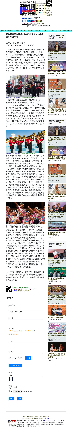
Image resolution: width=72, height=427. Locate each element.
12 (40, 9)
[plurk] (26, 20)
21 (43, 10)
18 (39, 10)
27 (37, 5)
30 (42, 5)
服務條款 (36, 416)
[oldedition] (39, 20)
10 (37, 9)
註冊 (43, 23)
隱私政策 (41, 416)
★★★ (21, 331)
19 (40, 10)
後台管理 (46, 418)
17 (37, 10)
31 (43, 5)
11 (39, 9)
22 (45, 10)
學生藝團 (20, 291)
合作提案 (36, 418)
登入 (38, 23)
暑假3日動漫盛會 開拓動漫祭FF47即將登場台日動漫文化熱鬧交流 (57, 335)
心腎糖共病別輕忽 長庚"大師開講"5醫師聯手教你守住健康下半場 (57, 91)
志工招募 (30, 418)
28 (39, 5)
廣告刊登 (46, 416)
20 (42, 10)
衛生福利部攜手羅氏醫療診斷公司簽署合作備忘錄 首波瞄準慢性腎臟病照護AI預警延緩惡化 (57, 214)
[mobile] (34, 20)
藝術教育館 (26, 291)
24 (37, 12)
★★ (15, 331)
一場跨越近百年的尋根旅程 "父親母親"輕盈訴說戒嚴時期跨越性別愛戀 (56, 355)
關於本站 (25, 416)
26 (40, 12)
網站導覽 (30, 416)
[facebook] (23, 20)
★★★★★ (13, 334)
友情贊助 (25, 418)
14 (43, 9)
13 (42, 9)
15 (45, 9)
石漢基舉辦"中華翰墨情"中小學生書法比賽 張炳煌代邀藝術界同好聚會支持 (57, 110)
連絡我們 (41, 418)
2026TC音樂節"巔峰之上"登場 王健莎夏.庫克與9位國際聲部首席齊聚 (56, 53)
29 (40, 5)
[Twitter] (29, 20)
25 (39, 12)
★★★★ (29, 331)
